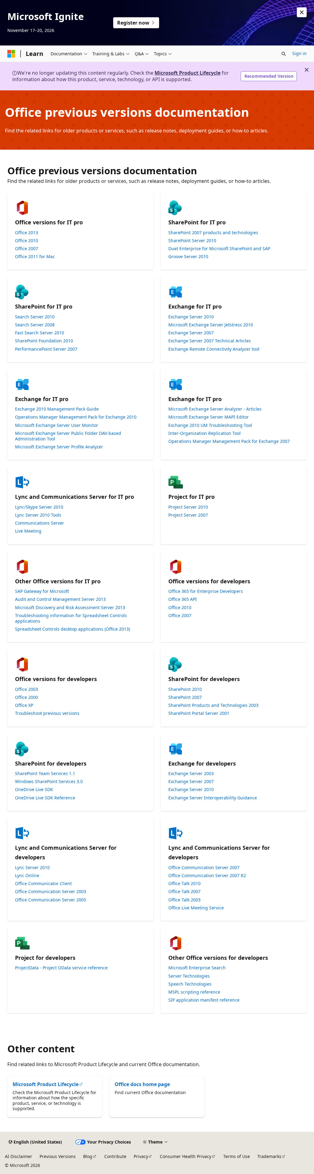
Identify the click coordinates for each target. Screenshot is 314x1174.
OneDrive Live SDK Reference (45, 798)
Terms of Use (236, 1156)
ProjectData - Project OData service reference (61, 968)
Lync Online (27, 875)
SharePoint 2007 (185, 697)
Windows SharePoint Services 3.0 (49, 781)
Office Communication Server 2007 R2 (207, 875)
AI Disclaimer (18, 1156)
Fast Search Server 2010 (39, 333)
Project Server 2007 (188, 515)
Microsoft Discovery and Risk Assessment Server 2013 (70, 607)
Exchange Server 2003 (191, 773)
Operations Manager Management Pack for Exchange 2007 (229, 441)
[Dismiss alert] (302, 12)
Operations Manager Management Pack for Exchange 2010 (75, 417)
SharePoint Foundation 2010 (44, 341)
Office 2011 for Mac (35, 256)
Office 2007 (26, 248)
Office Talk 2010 (184, 883)
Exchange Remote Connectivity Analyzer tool (213, 349)
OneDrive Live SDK (34, 789)
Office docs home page (142, 1084)
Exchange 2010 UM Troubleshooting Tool (210, 425)
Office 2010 (26, 240)
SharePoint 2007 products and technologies (213, 232)
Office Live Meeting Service (196, 908)
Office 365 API (182, 599)
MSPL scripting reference (194, 992)
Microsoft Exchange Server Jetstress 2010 (210, 325)
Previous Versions (58, 1156)
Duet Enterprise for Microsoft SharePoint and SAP (219, 248)
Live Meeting (28, 531)
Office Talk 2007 (184, 891)
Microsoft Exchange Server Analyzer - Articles (215, 409)
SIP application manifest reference (203, 1000)
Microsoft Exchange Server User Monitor (56, 425)
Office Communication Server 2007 (203, 867)
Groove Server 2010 (188, 256)
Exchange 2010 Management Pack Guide (57, 409)
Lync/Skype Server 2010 (39, 507)
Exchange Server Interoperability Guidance (212, 798)
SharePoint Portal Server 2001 (198, 713)
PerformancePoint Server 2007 (46, 349)
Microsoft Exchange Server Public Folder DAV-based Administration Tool (68, 436)
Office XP (24, 705)
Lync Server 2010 (32, 867)
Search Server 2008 (35, 325)
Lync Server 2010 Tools (38, 515)
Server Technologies (189, 976)
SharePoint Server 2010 (192, 240)
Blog (87, 1156)
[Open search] (284, 53)
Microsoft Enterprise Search (197, 968)
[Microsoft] (11, 54)
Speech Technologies (190, 984)
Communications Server (39, 523)
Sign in (299, 53)
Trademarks (269, 1156)
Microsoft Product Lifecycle (187, 72)
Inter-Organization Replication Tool (204, 433)
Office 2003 (26, 689)
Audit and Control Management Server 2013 (60, 599)
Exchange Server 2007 (191, 333)
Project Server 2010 (188, 507)
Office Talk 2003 (184, 900)
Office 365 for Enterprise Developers (205, 591)
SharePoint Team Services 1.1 (45, 773)
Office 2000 (26, 697)
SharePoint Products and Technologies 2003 (213, 705)
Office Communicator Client (43, 883)
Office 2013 (26, 232)
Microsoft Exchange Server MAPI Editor (208, 417)
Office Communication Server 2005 (50, 900)
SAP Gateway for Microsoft (42, 591)
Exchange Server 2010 (191, 317)
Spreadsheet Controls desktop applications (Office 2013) (72, 629)
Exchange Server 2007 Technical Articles (209, 341)
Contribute (115, 1156)
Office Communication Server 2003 (50, 891)
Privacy (141, 1156)
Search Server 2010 (35, 317)
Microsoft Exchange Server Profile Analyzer (59, 447)
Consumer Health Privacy (185, 1156)
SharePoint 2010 (185, 689)
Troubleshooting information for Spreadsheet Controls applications (71, 618)
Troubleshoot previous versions (47, 713)
